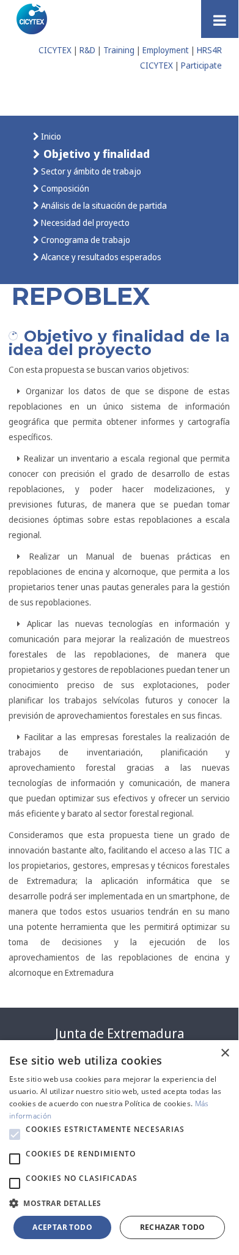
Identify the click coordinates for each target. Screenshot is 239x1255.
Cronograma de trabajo (84, 239)
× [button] (224, 1053)
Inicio (50, 136)
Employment (165, 50)
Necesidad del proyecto (84, 222)
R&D (87, 50)
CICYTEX (55, 50)
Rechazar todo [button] (172, 1227)
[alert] (119, 1145)
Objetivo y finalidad (95, 153)
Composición (64, 188)
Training (118, 50)
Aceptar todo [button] (62, 1227)
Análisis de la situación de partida (103, 205)
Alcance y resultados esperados (100, 257)
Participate (201, 65)
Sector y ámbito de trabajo (90, 171)
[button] (14, 1134)
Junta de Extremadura (119, 1033)
